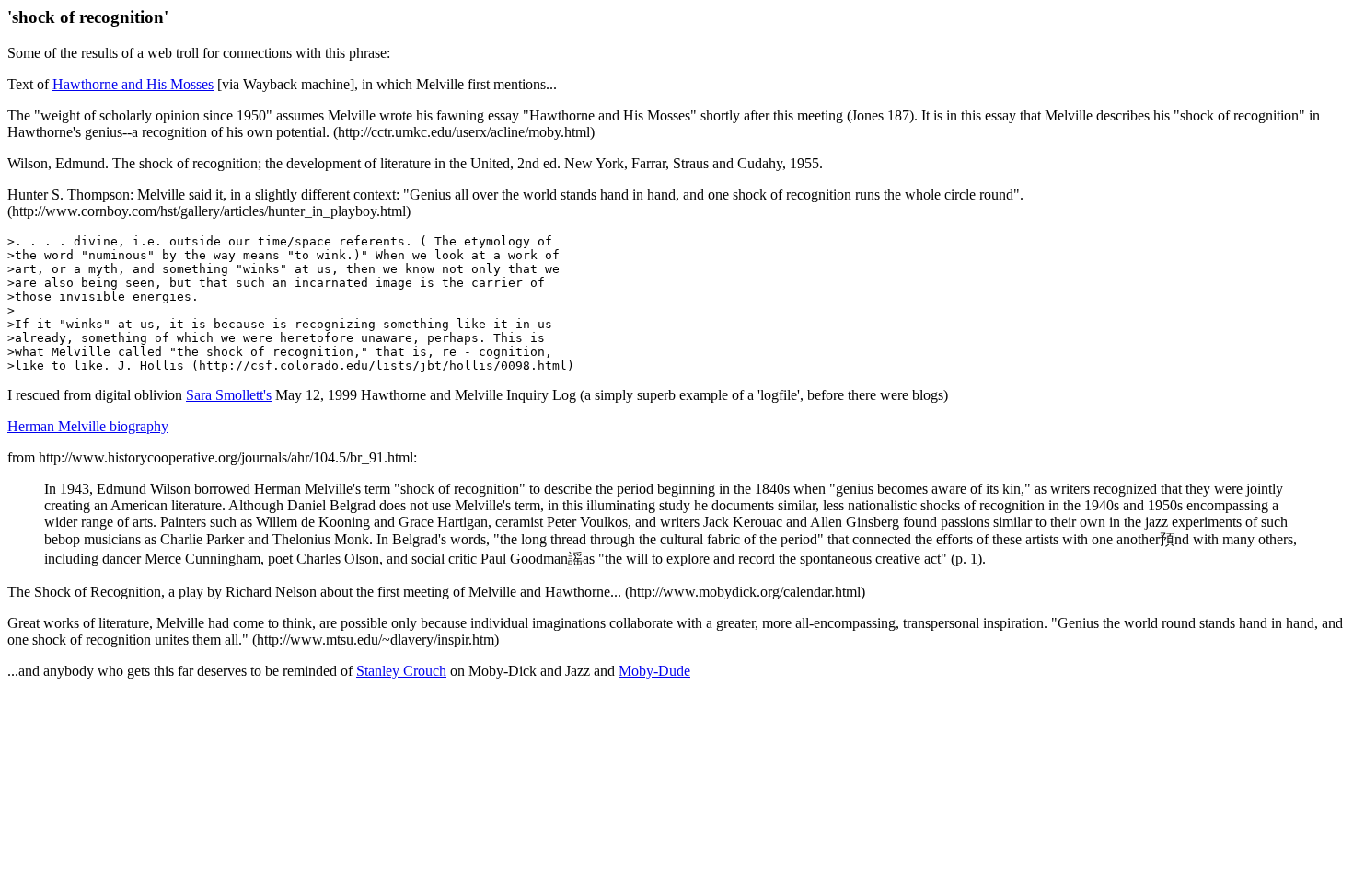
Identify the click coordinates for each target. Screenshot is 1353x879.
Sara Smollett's (229, 395)
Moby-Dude (654, 671)
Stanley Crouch (401, 671)
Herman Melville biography (87, 426)
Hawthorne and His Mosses (133, 84)
